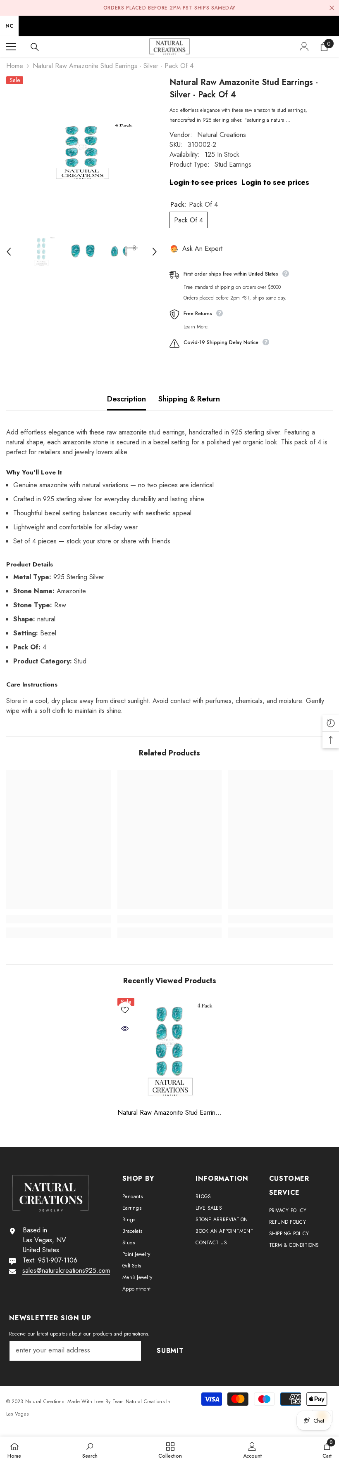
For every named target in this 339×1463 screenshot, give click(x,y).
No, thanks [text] (174, 763)
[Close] (244, 634)
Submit (169, 743)
